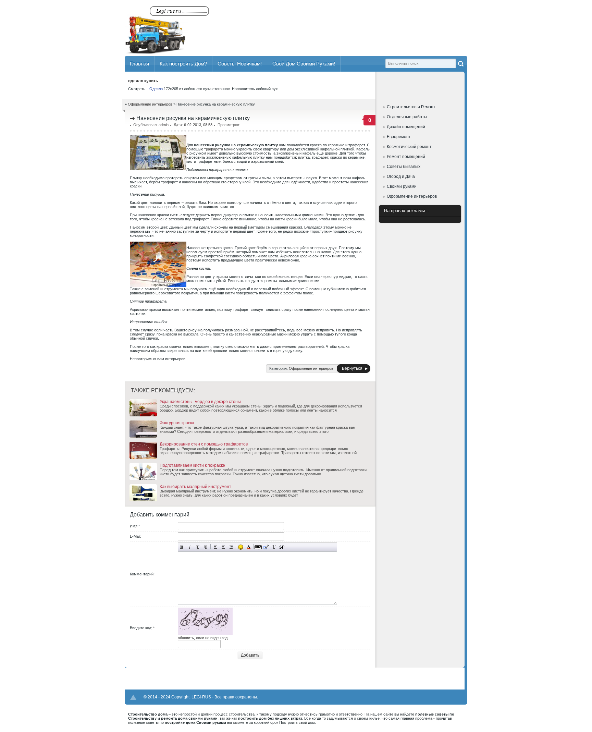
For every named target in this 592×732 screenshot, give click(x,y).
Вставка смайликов (241, 547)
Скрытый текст (258, 547)
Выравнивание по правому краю (231, 547)
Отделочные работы (407, 116)
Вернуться (352, 368)
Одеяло (156, 89)
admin (164, 125)
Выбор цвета (248, 547)
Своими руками (402, 186)
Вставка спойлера (282, 547)
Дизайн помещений (406, 126)
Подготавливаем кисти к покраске (192, 465)
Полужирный (182, 547)
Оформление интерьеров (412, 196)
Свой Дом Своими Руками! (303, 63)
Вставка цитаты (266, 547)
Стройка (167, 28)
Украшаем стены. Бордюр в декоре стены (200, 401)
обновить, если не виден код (202, 638)
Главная (139, 63)
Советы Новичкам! (240, 63)
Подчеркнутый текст (198, 547)
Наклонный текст (190, 547)
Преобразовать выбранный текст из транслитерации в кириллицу (274, 547)
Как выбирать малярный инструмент (195, 486)
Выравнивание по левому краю (215, 547)
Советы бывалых (403, 166)
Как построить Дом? (183, 63)
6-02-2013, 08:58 (198, 125)
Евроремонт (399, 136)
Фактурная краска (177, 422)
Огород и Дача (401, 176)
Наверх (133, 697)
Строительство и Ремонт (411, 107)
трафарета (213, 149)
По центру (223, 547)
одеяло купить (143, 80)
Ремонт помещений (406, 156)
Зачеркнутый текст (206, 547)
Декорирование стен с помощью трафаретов (204, 444)
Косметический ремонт (409, 146)
